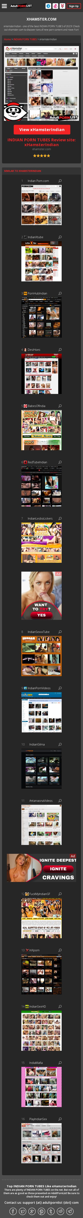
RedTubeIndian (37, 462)
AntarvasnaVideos (41, 801)
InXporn (34, 950)
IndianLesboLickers (40, 518)
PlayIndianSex (38, 1119)
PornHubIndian (37, 293)
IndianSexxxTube (39, 632)
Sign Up (74, 6)
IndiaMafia (36, 1063)
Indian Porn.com (38, 181)
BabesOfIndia (36, 406)
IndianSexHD (37, 1006)
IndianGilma (37, 744)
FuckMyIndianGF (39, 894)
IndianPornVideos (39, 688)
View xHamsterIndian (42, 129)
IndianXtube (35, 237)
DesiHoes (34, 350)
